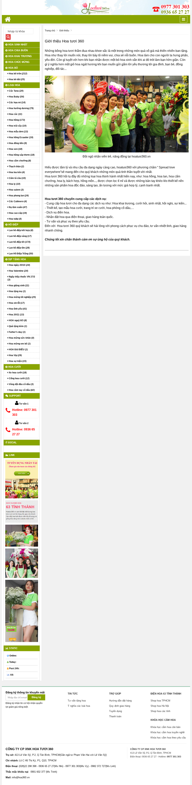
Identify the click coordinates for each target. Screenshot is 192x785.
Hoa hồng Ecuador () (20, 137)
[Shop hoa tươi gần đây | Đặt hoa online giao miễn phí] (96, 7)
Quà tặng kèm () (17, 326)
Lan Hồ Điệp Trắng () (20, 253)
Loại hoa (14, 85)
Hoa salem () (16, 189)
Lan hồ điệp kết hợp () (20, 230)
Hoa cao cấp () (17, 213)
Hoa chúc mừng (18, 62)
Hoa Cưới (14, 366)
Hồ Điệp (13, 224)
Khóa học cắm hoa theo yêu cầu (168, 737)
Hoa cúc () (15, 114)
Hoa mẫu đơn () (18, 131)
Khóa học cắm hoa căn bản (165, 727)
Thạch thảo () (16, 166)
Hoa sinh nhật (17, 44)
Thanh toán (115, 716)
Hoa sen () (15, 149)
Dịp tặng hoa (17, 259)
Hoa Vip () (15, 355)
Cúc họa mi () (17, 102)
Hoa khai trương (20, 56)
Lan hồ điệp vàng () (20, 236)
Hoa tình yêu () (17, 308)
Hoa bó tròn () (17, 73)
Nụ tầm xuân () (17, 207)
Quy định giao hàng (119, 705)
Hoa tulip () (15, 219)
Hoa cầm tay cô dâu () (21, 390)
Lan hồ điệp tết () (19, 242)
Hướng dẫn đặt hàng (120, 700)
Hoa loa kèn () (16, 172)
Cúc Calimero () (17, 201)
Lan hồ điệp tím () (19, 247)
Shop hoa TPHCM (160, 700)
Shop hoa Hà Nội (160, 705)
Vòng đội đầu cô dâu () (21, 384)
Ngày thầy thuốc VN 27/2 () (21, 278)
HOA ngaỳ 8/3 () (17, 320)
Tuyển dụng (115, 711)
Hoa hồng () (16, 120)
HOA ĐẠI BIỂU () (18, 349)
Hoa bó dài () (16, 79)
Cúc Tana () (15, 91)
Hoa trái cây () (17, 125)
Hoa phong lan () (18, 195)
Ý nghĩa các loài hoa (79, 705)
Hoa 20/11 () (16, 314)
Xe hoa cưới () (17, 372)
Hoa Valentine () (18, 271)
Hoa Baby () (16, 96)
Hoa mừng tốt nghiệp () (22, 297)
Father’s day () (17, 332)
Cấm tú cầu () (17, 178)
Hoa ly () (14, 184)
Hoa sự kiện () (17, 361)
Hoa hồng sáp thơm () (21, 155)
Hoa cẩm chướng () (19, 160)
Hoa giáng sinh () (18, 285)
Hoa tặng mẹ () (17, 291)
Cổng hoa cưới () (18, 378)
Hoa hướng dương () (21, 108)
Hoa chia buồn (18, 50)
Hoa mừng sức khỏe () (21, 338)
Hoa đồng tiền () (17, 143)
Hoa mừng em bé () (19, 343)
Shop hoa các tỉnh (160, 711)
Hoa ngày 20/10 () (19, 265)
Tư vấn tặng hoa (77, 700)
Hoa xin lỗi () (16, 303)
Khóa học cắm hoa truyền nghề (167, 732)
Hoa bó (13, 67)
